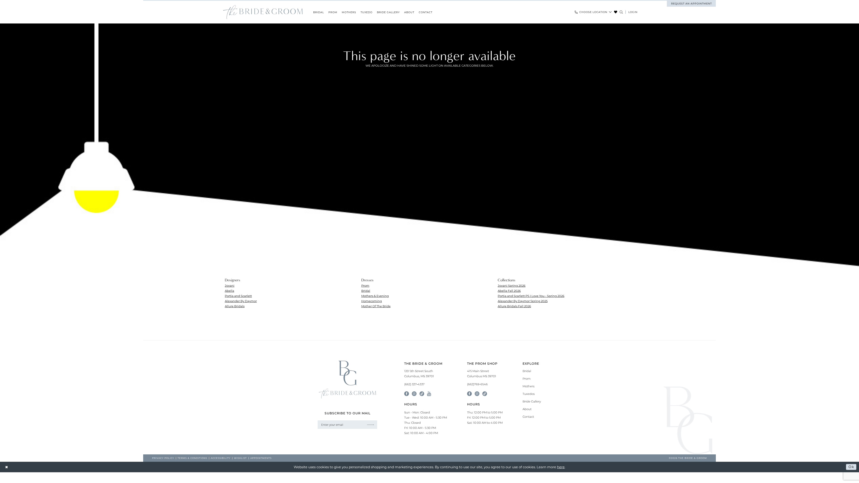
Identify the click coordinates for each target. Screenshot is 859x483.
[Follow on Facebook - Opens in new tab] (469, 393)
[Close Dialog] (7, 467)
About (527, 409)
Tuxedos (529, 394)
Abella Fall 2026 (509, 290)
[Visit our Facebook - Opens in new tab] (406, 393)
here (561, 467)
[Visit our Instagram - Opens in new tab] (414, 393)
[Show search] (621, 12)
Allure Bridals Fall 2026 (514, 306)
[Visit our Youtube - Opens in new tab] (429, 393)
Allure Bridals (235, 306)
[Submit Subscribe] (370, 424)
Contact (528, 416)
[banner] (263, 12)
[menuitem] (691, 3)
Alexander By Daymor (241, 301)
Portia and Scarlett (238, 296)
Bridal (365, 290)
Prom (365, 285)
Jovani (229, 285)
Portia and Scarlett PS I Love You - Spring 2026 (531, 296)
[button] (633, 12)
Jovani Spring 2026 (511, 285)
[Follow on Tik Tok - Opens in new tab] (484, 393)
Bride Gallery (532, 401)
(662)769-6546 (477, 384)
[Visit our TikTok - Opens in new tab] (421, 393)
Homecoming (371, 301)
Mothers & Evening (375, 296)
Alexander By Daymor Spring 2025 (523, 301)
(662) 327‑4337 (414, 384)
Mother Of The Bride (376, 306)
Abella (229, 290)
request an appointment (691, 3)
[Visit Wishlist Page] (616, 12)
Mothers (528, 386)
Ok (851, 467)
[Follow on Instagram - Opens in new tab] (477, 393)
